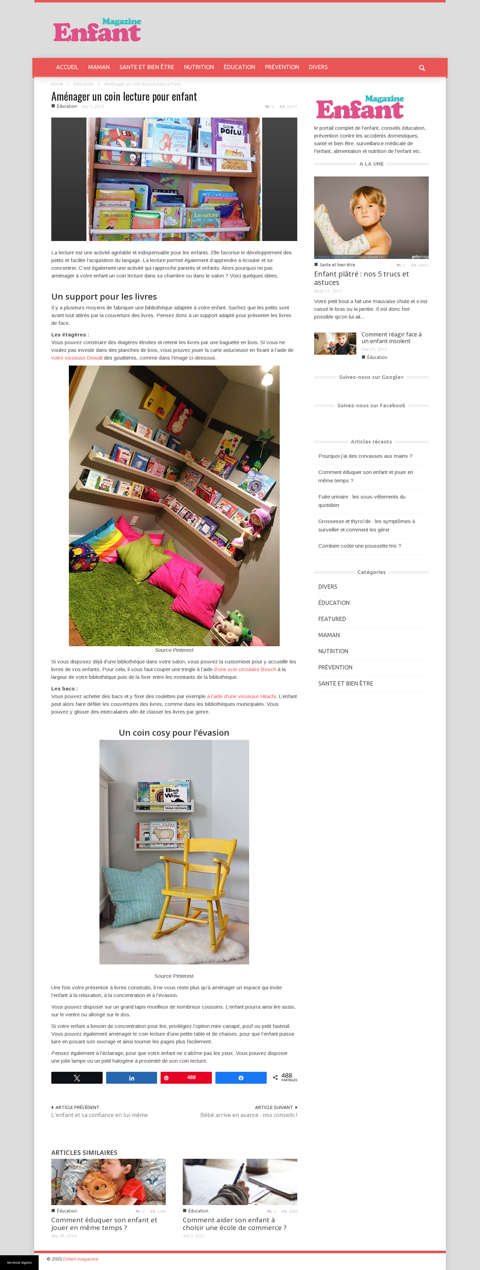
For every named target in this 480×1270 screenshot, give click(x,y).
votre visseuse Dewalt (77, 358)
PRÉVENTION (282, 67)
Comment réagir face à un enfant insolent (392, 337)
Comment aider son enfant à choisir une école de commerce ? (234, 1223)
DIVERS (318, 67)
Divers (327, 586)
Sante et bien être (337, 264)
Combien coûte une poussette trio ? (359, 546)
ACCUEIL (67, 67)
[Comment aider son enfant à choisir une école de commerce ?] (240, 1181)
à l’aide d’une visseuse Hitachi (241, 696)
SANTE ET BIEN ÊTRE (146, 67)
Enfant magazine (80, 1259)
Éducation (84, 84)
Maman (329, 635)
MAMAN (99, 67)
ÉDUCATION (239, 67)
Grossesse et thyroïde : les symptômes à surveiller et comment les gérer (366, 525)
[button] (422, 67)
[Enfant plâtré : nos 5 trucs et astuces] (371, 217)
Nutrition (333, 651)
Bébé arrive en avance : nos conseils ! (248, 1115)
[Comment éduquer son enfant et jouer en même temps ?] (108, 1181)
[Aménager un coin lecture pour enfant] (174, 179)
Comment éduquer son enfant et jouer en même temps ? (104, 1223)
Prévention (335, 667)
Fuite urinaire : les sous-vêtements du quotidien (362, 501)
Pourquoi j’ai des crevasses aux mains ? (365, 456)
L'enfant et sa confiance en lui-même (99, 1115)
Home (57, 84)
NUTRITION (199, 67)
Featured (332, 619)
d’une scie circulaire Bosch (245, 669)
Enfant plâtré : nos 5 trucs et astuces (361, 278)
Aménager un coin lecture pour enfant (124, 96)
